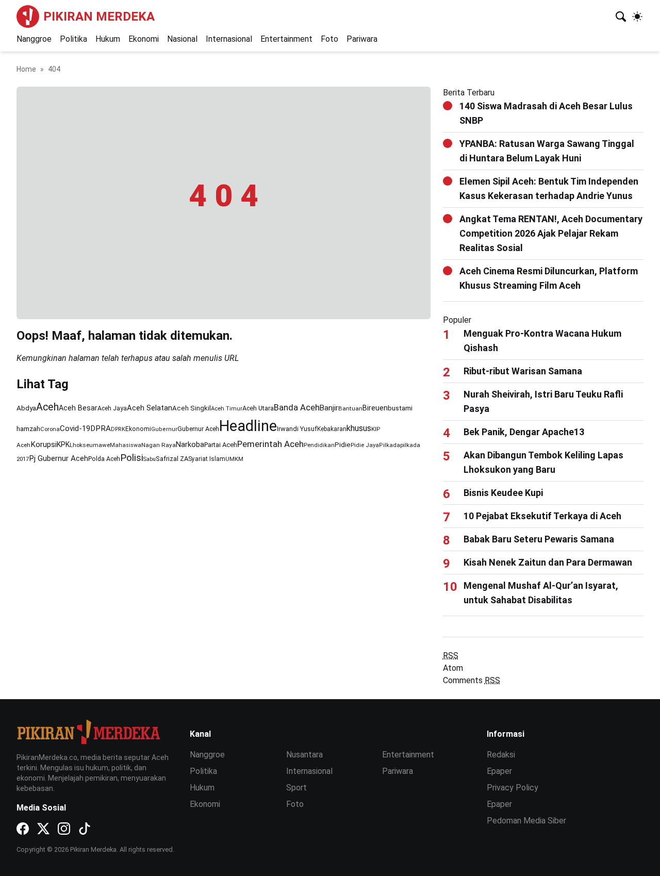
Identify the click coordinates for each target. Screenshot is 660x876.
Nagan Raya (158, 445)
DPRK (118, 429)
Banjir (329, 407)
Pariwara (361, 39)
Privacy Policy (512, 787)
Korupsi (43, 444)
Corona (50, 429)
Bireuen (375, 408)
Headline (248, 426)
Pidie (343, 445)
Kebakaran (331, 429)
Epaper (499, 771)
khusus (358, 428)
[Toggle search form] (621, 16)
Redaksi (501, 754)
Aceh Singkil (191, 408)
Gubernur (164, 429)
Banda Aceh (297, 407)
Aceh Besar (78, 408)
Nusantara (304, 754)
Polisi (131, 458)
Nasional (182, 39)
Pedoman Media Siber (526, 820)
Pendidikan (319, 445)
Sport (296, 787)
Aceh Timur (226, 408)
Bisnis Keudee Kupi (503, 492)
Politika (73, 39)
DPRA (100, 428)
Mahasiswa (125, 445)
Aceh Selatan (149, 407)
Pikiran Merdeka (99, 16)
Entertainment (286, 39)
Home (26, 69)
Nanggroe (34, 39)
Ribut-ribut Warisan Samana (523, 371)
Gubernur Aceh (198, 429)
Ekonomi (143, 39)
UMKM (234, 459)
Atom (453, 668)
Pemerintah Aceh (270, 444)
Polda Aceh (104, 458)
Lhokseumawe (90, 445)
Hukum (107, 39)
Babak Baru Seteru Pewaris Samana (539, 539)
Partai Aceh (220, 445)
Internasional (229, 39)
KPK (63, 444)
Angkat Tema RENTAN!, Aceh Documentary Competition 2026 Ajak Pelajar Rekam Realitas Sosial (550, 233)
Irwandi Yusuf (297, 429)
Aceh (47, 407)
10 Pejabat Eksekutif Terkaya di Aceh (542, 515)
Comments (471, 680)
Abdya (26, 408)
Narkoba (190, 444)
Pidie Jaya (365, 445)
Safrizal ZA (172, 458)
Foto (329, 39)
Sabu (149, 459)
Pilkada (389, 445)
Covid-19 (75, 428)
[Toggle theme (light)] (637, 16)
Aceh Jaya (112, 408)
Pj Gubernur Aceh (58, 458)
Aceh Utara (258, 408)
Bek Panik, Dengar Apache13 (524, 431)
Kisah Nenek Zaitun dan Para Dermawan (548, 562)
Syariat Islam (206, 458)
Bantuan (350, 408)
